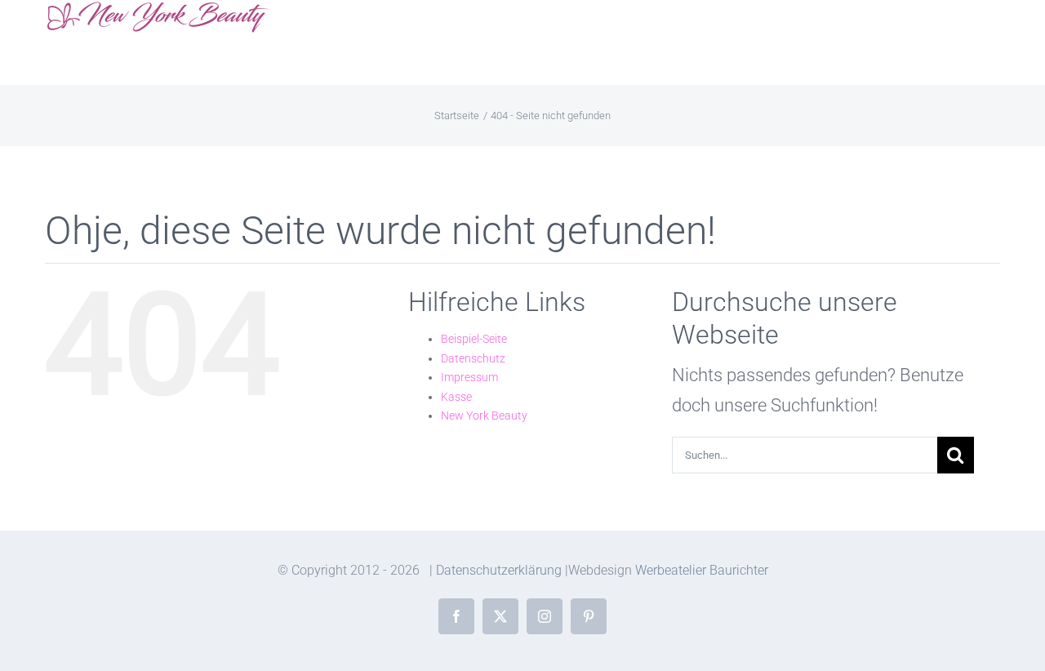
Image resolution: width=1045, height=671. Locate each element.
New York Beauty (484, 415)
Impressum (469, 377)
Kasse (456, 396)
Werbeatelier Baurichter (701, 570)
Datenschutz (473, 358)
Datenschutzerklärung (499, 570)
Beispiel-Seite (474, 338)
